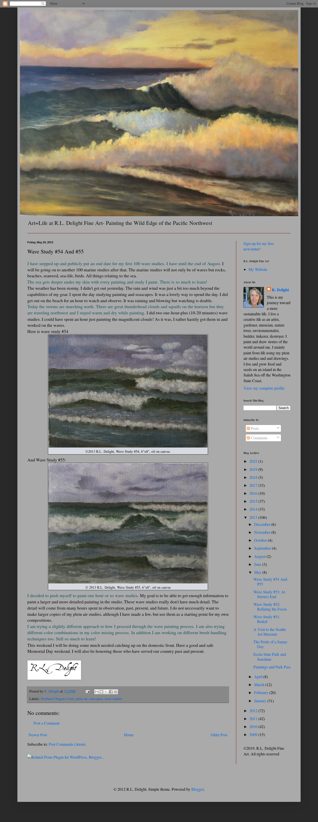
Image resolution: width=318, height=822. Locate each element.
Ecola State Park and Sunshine (269, 656)
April (258, 676)
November (262, 532)
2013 (253, 517)
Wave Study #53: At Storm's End (269, 594)
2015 (253, 501)
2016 (253, 493)
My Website (257, 269)
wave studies (113, 698)
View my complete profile (263, 388)
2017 (253, 485)
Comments (259, 437)
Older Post (219, 734)
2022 (253, 461)
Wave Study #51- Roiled (266, 619)
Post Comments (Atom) (67, 744)
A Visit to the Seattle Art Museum (269, 632)
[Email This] (96, 691)
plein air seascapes (89, 698)
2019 (253, 469)
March (259, 684)
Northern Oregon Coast (57, 698)
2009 (253, 734)
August (260, 556)
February (261, 692)
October (261, 540)
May (258, 572)
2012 (253, 710)
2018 (253, 477)
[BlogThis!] (101, 691)
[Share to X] (106, 691)
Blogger (197, 789)
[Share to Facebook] (110, 691)
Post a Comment (46, 723)
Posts (254, 428)
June (258, 564)
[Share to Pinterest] (115, 691)
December (262, 524)
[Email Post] (87, 691)
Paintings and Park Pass (272, 666)
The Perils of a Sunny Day (270, 644)
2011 (253, 718)
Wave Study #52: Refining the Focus (270, 607)
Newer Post (38, 734)
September (263, 548)
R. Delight (280, 289)
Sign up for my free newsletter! (258, 246)
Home (129, 734)
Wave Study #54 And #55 (270, 581)
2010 (253, 726)
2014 (253, 509)
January (260, 700)
